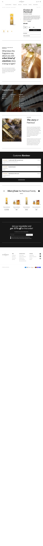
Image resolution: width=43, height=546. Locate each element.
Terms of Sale (21, 255)
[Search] (2, 1)
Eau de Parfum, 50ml (8, 7)
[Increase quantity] (28, 30)
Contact (30, 259)
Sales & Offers (35, 4)
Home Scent (25, 4)
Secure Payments (22, 259)
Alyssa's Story (31, 255)
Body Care (20, 4)
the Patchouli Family (21, 191)
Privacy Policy (26, 231)
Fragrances (15, 4)
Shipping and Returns (22, 256)
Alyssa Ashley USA (6, 267)
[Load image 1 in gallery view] (12, 18)
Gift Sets (30, 4)
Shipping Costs (21, 258)
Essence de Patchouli (13, 7)
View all (21, 193)
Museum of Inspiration (32, 256)
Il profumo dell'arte (8, 4)
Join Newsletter (29, 234)
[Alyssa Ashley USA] (21, 2)
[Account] (36, 1)
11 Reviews (29, 21)
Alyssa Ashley (3, 7)
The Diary (30, 258)
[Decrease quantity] (24, 30)
